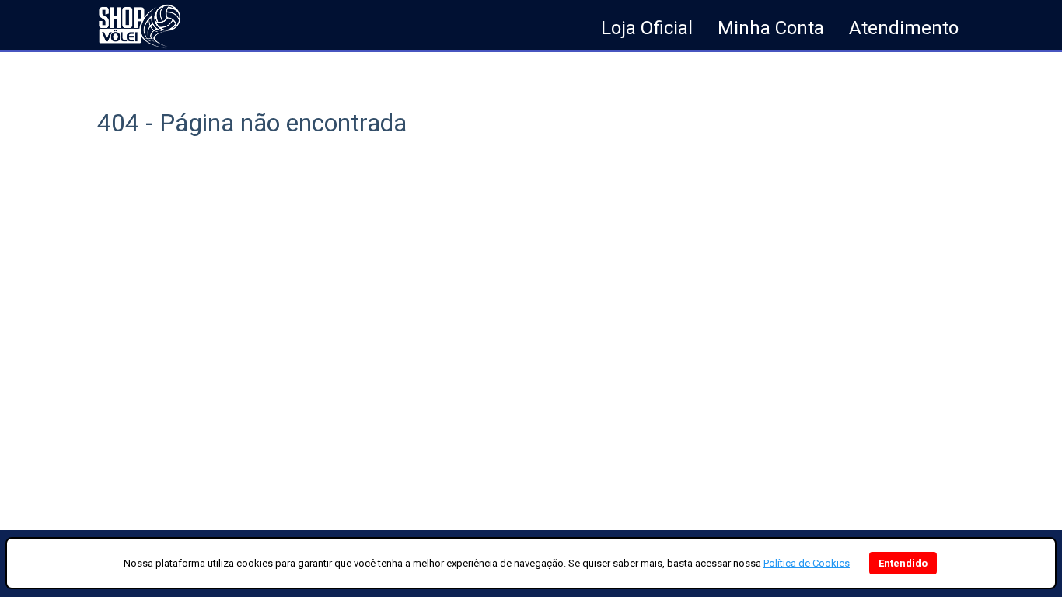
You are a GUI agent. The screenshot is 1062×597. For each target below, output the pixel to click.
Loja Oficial (647, 28)
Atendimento (904, 28)
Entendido (903, 563)
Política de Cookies (806, 563)
